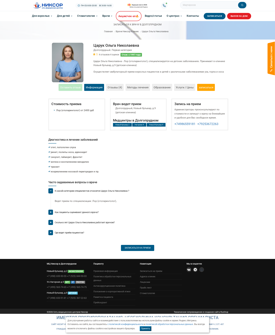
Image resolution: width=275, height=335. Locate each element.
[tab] (138, 192)
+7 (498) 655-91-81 (56, 298)
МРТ (67, 282)
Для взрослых (42, 15)
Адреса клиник (147, 276)
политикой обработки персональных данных (169, 324)
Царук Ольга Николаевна (155, 31)
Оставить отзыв (70, 87)
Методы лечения (137, 87)
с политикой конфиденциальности (125, 324)
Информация (94, 87)
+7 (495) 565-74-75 (77, 287)
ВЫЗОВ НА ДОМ (239, 16)
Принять (145, 328)
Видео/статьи (153, 15)
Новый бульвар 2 (122, 125)
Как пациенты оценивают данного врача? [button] (77, 212)
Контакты (193, 15)
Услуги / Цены (185, 87)
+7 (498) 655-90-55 (56, 276)
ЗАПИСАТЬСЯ (214, 16)
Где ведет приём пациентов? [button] (69, 232)
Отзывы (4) (115, 87)
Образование (162, 87)
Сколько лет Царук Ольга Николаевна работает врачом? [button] (85, 222)
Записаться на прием (151, 271)
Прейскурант (100, 302)
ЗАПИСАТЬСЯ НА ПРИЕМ (138, 248)
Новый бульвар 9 (156, 125)
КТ (73, 282)
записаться (206, 87)
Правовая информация (105, 271)
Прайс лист (146, 287)
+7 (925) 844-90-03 (77, 276)
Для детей (64, 15)
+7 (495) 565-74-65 (56, 287)
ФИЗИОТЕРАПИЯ (76, 271)
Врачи (107, 15)
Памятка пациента (103, 297)
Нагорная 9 (139, 125)
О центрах (174, 15)
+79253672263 (207, 124)
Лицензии (145, 282)
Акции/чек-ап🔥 (128, 16)
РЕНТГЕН (80, 282)
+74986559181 (184, 124)
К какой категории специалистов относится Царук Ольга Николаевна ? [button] (92, 191)
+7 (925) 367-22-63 (77, 298)
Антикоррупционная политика (109, 286)
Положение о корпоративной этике (111, 291)
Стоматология (87, 15)
